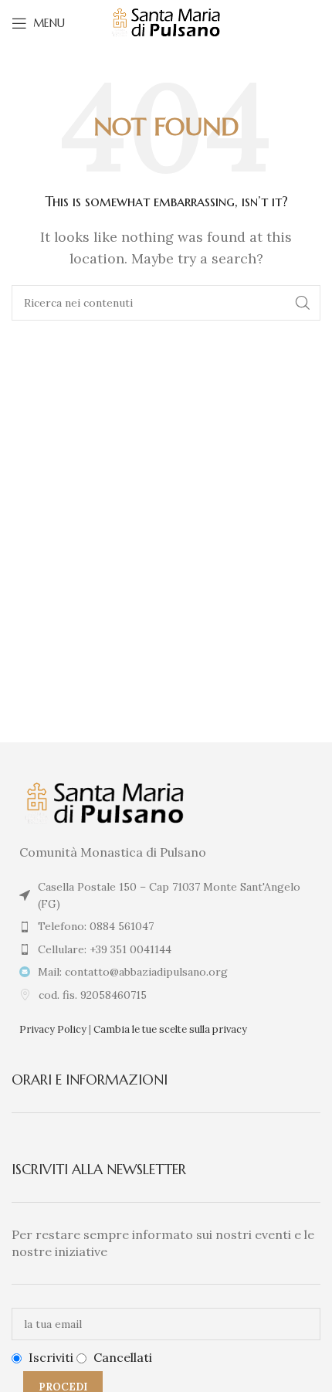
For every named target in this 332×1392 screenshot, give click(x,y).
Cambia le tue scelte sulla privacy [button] (170, 1029)
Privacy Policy (52, 1029)
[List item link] (166, 926)
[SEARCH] (302, 303)
